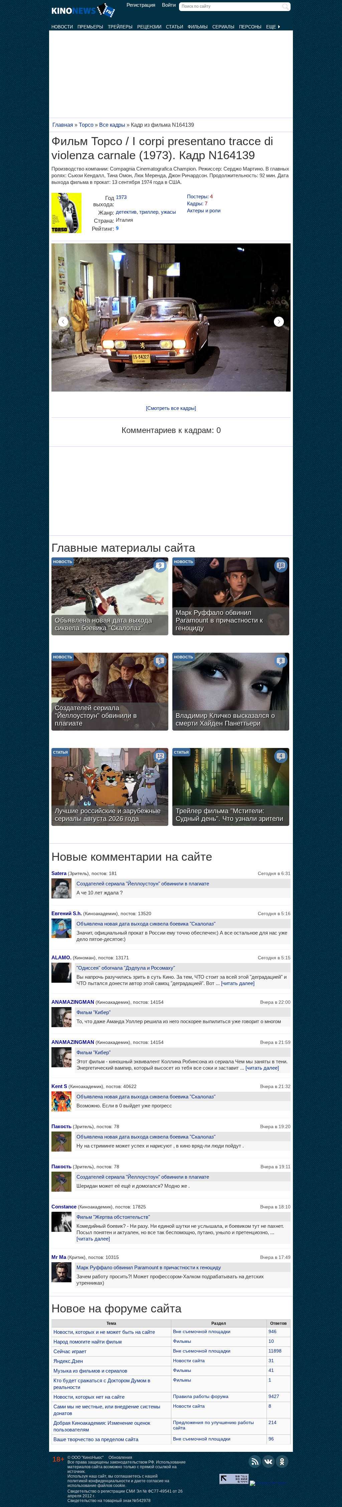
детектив (126, 212)
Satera (58, 873)
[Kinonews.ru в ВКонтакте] (268, 1461)
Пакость (61, 1126)
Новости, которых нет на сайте (89, 1397)
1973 (121, 197)
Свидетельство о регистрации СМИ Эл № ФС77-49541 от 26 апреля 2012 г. (125, 1493)
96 (271, 1438)
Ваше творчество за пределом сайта (95, 1439)
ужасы (168, 212)
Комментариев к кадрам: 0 (171, 430)
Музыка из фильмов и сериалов (90, 1371)
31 (271, 1360)
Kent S (59, 1086)
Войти (169, 5)
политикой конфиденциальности (98, 1481)
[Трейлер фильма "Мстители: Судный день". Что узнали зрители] (230, 788)
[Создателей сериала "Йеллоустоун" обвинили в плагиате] (109, 692)
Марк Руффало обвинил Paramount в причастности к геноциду (148, 1267)
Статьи (174, 26)
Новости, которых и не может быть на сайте (104, 1332)
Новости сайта (189, 1360)
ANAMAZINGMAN (72, 1002)
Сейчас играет (70, 1351)
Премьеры (90, 26)
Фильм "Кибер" (93, 1012)
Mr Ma (58, 1257)
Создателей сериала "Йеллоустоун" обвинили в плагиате (142, 883)
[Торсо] (66, 215)
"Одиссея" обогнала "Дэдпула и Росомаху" (125, 968)
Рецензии (149, 26)
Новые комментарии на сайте (131, 856)
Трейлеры (120, 26)
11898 (275, 1351)
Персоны (250, 26)
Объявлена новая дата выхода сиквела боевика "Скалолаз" (145, 924)
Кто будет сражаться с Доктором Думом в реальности (101, 1384)
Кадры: (197, 203)
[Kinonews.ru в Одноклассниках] (282, 1461)
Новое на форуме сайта (116, 1308)
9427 (274, 1396)
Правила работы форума (200, 1396)
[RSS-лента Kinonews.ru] (254, 1461)
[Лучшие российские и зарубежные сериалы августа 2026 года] (109, 788)
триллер (148, 212)
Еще (272, 26)
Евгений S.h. (66, 913)
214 (273, 1422)
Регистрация (141, 5)
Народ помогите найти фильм (87, 1341)
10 (271, 1341)
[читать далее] (237, 983)
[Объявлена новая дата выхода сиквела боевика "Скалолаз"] (109, 597)
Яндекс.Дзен (68, 1361)
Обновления (120, 1457)
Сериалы (223, 26)
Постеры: (200, 196)
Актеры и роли (203, 210)
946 (273, 1331)
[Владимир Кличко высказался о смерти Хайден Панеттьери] (230, 692)
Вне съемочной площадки (201, 1331)
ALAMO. (61, 957)
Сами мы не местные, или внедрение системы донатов (106, 1410)
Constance (63, 1206)
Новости (62, 26)
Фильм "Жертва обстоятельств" (113, 1217)
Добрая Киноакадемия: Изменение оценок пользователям (101, 1426)
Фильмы (198, 26)
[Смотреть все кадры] (171, 408)
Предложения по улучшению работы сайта (213, 1425)
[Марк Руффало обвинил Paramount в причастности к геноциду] (230, 597)
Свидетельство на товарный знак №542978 (109, 1500)
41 (271, 1370)
